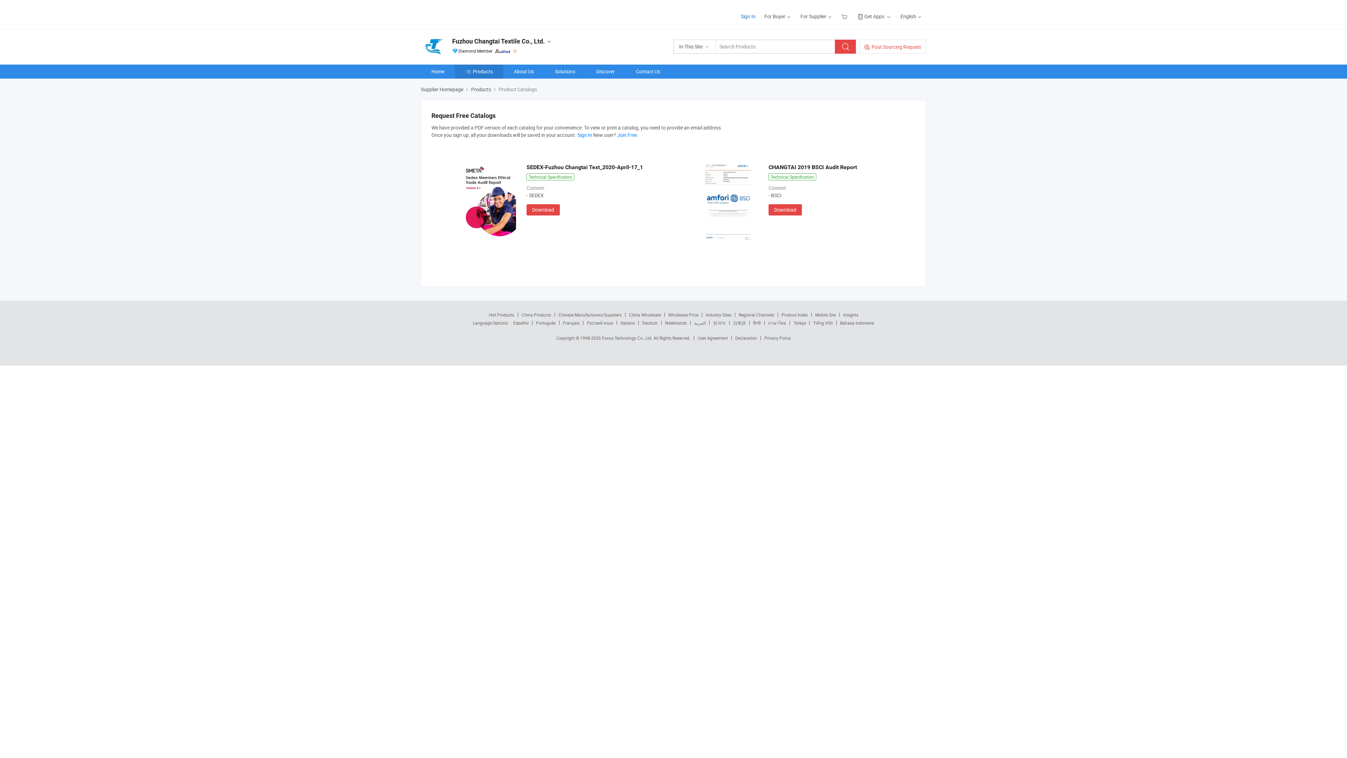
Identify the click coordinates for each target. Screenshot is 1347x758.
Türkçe (799, 323)
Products (483, 71)
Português (546, 323)
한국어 (719, 323)
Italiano (628, 323)
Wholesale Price (683, 315)
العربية (700, 323)
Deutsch (650, 323)
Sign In (748, 16)
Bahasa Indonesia (857, 323)
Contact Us (648, 71)
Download (543, 209)
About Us (524, 71)
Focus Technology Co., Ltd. (628, 338)
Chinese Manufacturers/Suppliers (590, 315)
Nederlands (676, 323)
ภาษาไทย (777, 323)
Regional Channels (756, 315)
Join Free (627, 135)
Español (521, 323)
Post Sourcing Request (896, 47)
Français (571, 323)
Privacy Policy (777, 338)
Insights (850, 315)
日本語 (739, 323)
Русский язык (600, 323)
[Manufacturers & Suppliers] (466, 14)
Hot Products (501, 315)
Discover (605, 71)
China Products (536, 315)
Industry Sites (718, 315)
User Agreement (713, 338)
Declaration (746, 338)
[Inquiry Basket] (845, 16)
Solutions (565, 71)
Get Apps (874, 16)
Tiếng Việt (823, 323)
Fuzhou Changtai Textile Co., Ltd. (498, 41)
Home (437, 71)
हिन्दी (757, 323)
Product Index (795, 315)
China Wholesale (645, 315)
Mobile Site (825, 315)
